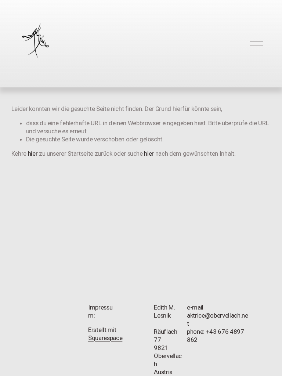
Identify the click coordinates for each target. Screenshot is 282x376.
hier (33, 153)
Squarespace (105, 337)
